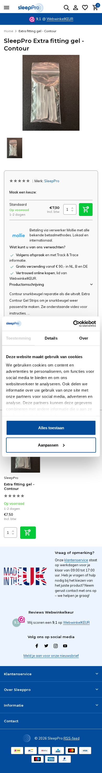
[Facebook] (37, 646)
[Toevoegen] (28, 532)
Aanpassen (48, 445)
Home (8, 31)
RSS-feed (72, 738)
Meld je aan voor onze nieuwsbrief (51, 656)
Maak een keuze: (23, 192)
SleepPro (51, 181)
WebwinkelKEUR (60, 19)
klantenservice (76, 560)
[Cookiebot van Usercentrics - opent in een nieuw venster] (73, 323)
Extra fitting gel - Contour (19, 486)
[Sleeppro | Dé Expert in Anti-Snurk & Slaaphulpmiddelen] (34, 8)
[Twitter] (46, 646)
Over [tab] (83, 338)
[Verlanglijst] (85, 8)
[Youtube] (65, 646)
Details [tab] (51, 338)
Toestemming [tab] (18, 338)
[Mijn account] (75, 8)
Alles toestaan (51, 428)
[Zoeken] (66, 7)
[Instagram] (56, 646)
